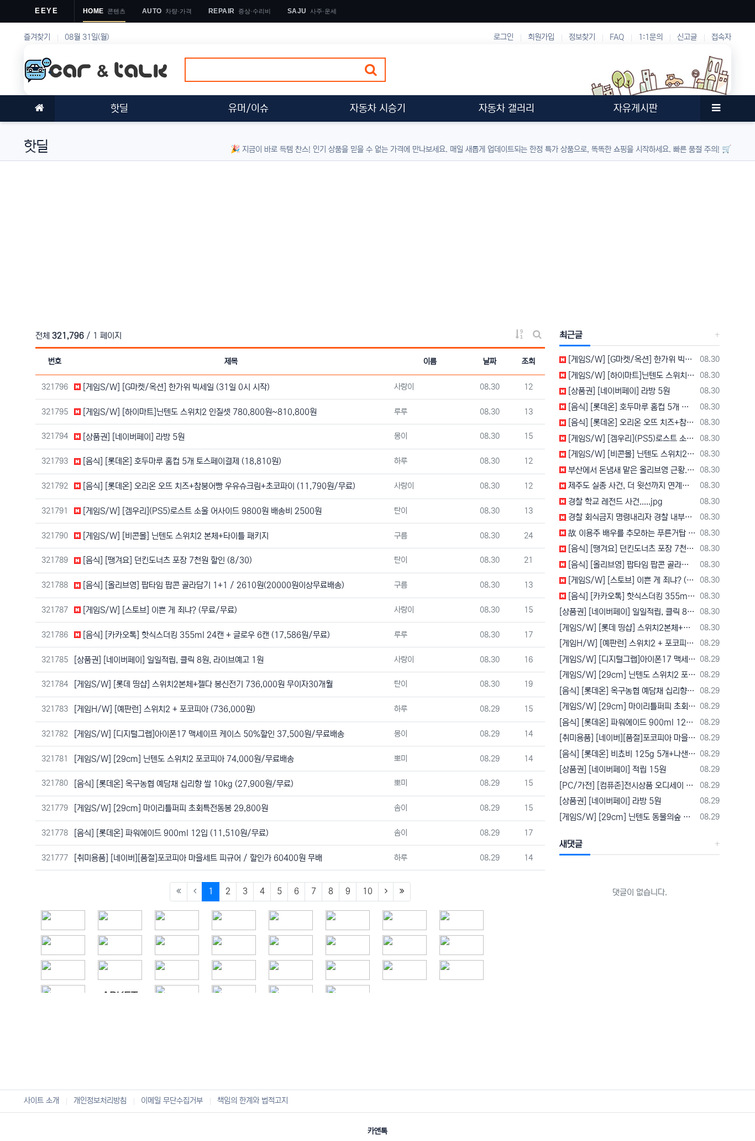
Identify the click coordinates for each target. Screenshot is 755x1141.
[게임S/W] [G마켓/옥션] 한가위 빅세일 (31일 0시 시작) (175, 387)
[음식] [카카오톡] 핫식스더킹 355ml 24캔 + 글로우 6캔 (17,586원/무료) (205, 635)
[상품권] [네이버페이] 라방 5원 (133, 437)
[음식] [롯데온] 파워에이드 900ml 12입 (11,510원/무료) (171, 833)
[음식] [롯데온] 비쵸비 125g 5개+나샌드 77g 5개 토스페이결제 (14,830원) (627, 754)
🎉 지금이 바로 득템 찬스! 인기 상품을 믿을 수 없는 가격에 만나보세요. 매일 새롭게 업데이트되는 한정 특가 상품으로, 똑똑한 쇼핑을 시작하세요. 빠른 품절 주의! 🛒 (480, 149)
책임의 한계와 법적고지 (252, 1100)
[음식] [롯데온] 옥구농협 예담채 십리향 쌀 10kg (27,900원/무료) (183, 784)
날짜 (489, 361)
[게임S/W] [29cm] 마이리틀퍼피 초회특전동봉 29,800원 (171, 808)
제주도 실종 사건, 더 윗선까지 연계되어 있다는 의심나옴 (631, 485)
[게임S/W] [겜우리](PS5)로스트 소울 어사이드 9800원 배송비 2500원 (201, 511)
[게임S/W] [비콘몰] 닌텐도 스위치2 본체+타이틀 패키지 (175, 536)
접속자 (721, 37)
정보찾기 (582, 37)
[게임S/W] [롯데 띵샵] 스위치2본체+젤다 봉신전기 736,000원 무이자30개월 (203, 684)
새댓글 (571, 844)
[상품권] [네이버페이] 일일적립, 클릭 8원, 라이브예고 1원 (169, 660)
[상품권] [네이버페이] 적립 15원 (612, 769)
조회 (528, 361)
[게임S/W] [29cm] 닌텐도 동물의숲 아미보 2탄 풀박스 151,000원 (627, 817)
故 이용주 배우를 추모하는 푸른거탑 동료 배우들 (631, 533)
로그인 (503, 37)
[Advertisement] (355, 238)
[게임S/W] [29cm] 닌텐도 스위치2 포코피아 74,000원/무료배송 (184, 759)
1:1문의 (650, 37)
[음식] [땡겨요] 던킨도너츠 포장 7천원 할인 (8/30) (166, 560)
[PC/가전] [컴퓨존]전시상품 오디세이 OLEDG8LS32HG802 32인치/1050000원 (627, 785)
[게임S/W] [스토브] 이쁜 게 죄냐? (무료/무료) (159, 610)
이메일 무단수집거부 (172, 1100)
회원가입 (541, 37)
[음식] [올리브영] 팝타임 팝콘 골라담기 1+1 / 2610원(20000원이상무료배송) (212, 585)
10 (368, 891)
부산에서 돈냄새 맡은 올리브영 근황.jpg (631, 470)
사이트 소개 (41, 1100)
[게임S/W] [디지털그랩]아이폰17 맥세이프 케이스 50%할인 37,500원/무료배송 (209, 734)
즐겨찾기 (37, 37)
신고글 (687, 37)
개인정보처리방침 (100, 1100)
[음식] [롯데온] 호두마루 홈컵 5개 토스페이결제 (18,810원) (181, 461)
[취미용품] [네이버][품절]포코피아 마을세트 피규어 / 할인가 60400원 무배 (198, 858)
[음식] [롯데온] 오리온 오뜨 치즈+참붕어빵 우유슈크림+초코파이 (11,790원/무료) (218, 486)
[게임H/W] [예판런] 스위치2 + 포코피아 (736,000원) (164, 709)
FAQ (617, 37)
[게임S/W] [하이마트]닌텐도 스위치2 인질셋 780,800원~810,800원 (199, 412)
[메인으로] (39, 108)
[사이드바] (715, 108)
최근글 (571, 335)
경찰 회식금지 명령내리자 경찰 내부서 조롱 (631, 517)
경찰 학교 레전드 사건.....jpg (614, 501)
